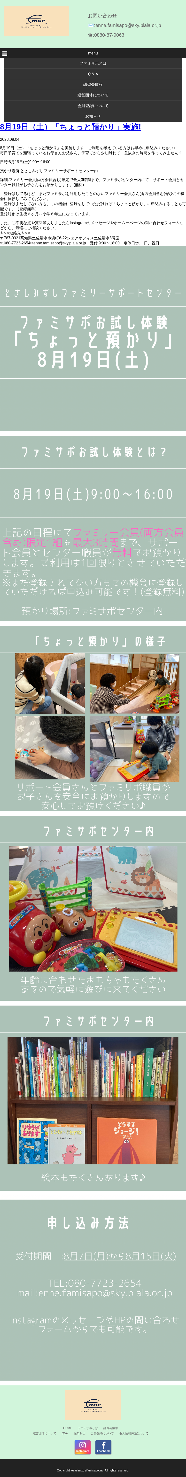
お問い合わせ (102, 15)
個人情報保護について (133, 1433)
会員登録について (93, 106)
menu (93, 53)
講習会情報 (93, 84)
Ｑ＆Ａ (93, 74)
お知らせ (93, 116)
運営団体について (93, 95)
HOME (67, 1428)
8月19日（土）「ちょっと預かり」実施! (70, 126)
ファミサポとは (93, 63)
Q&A (65, 1433)
